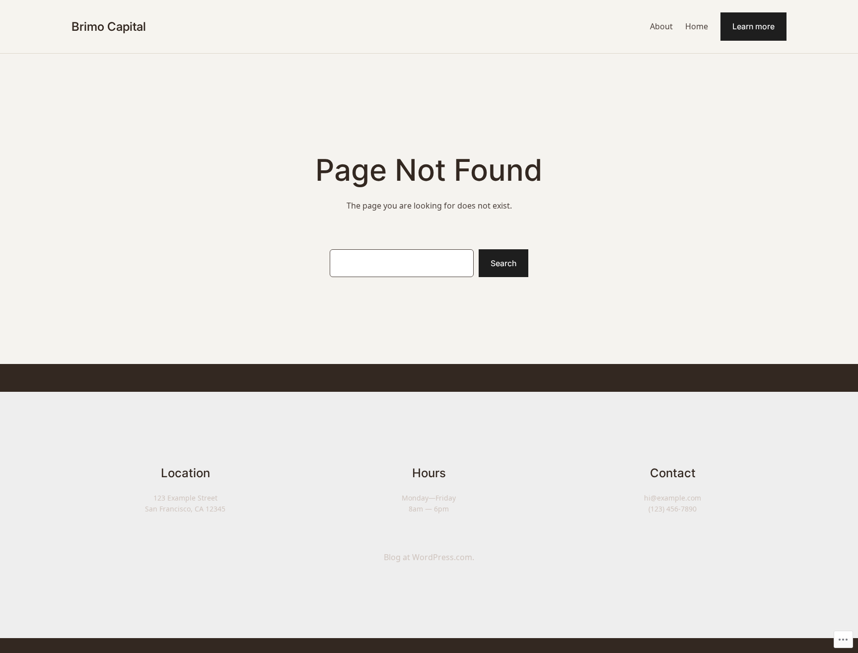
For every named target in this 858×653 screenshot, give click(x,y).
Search (503, 263)
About (661, 26)
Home (696, 26)
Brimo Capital (109, 26)
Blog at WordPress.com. (429, 557)
